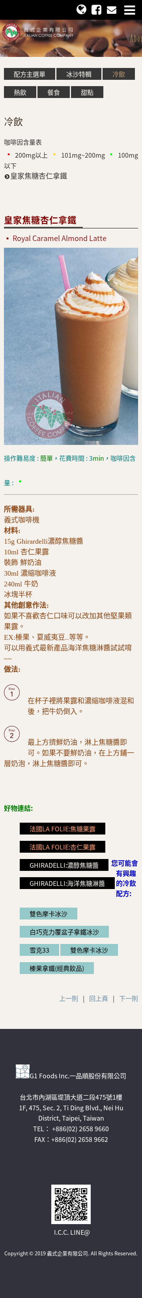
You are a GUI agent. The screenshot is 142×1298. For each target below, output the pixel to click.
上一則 (68, 998)
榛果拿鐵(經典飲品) (57, 968)
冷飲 (118, 74)
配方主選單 (29, 74)
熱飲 (20, 92)
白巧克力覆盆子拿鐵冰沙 (64, 931)
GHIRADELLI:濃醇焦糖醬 (64, 865)
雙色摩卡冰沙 (48, 913)
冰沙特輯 (79, 74)
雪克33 (39, 950)
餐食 (53, 92)
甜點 (87, 92)
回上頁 (98, 998)
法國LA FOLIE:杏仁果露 (62, 847)
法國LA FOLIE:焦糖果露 (62, 828)
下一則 (128, 998)
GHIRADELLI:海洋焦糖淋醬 (67, 883)
